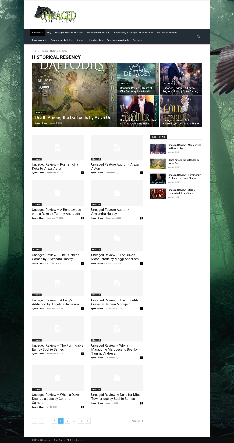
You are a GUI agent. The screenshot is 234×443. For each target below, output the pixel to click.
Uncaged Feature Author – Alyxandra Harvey (110, 212)
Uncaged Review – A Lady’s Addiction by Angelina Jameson (55, 302)
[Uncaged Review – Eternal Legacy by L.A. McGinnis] (158, 194)
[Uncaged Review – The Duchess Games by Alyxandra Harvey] (58, 238)
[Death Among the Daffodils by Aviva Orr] (74, 95)
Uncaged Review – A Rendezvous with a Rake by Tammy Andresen (56, 212)
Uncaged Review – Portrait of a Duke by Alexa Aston (55, 166)
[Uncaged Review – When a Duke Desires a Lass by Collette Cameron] (58, 378)
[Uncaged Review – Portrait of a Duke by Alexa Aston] (58, 147)
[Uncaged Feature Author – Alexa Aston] (117, 147)
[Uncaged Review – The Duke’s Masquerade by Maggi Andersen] (117, 238)
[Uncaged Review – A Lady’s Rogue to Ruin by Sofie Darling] (181, 79)
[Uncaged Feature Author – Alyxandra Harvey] (117, 193)
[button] (198, 36)
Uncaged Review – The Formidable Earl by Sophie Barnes (57, 347)
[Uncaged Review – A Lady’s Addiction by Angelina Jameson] (58, 283)
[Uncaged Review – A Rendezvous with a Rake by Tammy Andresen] (58, 193)
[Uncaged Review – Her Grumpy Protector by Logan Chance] (158, 179)
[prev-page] (34, 421)
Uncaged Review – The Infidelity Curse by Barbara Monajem (115, 302)
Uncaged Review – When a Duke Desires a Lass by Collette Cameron (55, 399)
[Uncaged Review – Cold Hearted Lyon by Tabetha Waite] (181, 111)
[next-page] (88, 421)
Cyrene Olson (38, 172)
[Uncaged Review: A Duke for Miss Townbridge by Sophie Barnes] (117, 378)
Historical (44, 51)
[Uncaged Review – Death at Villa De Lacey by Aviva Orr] (138, 79)
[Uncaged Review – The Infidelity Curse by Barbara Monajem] (117, 283)
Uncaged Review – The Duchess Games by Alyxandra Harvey (55, 257)
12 (81, 421)
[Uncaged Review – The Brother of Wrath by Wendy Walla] (138, 111)
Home (35, 51)
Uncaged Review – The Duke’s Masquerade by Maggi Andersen (115, 257)
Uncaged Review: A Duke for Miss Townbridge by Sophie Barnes (116, 397)
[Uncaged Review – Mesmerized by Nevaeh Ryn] (158, 149)
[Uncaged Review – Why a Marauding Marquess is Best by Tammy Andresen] (117, 328)
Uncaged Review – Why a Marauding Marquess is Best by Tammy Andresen (114, 349)
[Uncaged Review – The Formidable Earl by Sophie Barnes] (58, 328)
